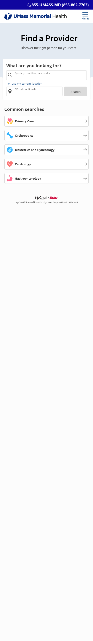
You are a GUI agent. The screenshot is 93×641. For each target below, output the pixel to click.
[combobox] (50, 75)
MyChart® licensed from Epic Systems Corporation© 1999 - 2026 (47, 202)
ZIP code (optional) (25, 89)
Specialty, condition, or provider (32, 72)
